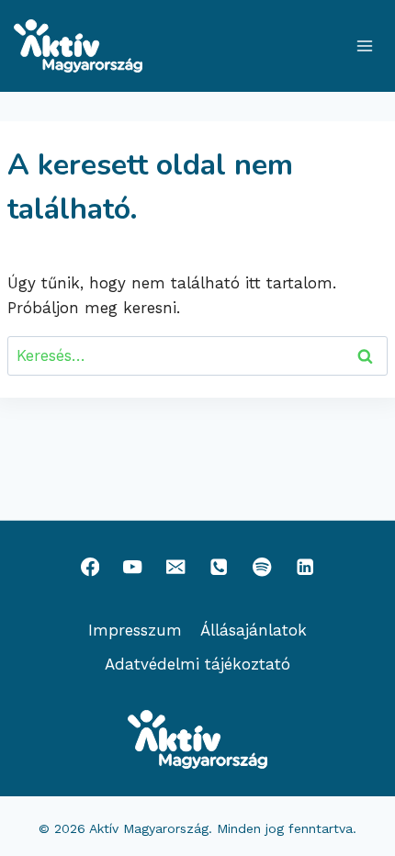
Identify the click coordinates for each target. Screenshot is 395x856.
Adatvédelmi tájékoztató (197, 664)
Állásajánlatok (253, 630)
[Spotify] (262, 567)
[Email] (176, 567)
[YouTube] (133, 567)
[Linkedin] (305, 567)
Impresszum (135, 630)
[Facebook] (89, 567)
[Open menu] (364, 45)
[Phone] (219, 567)
